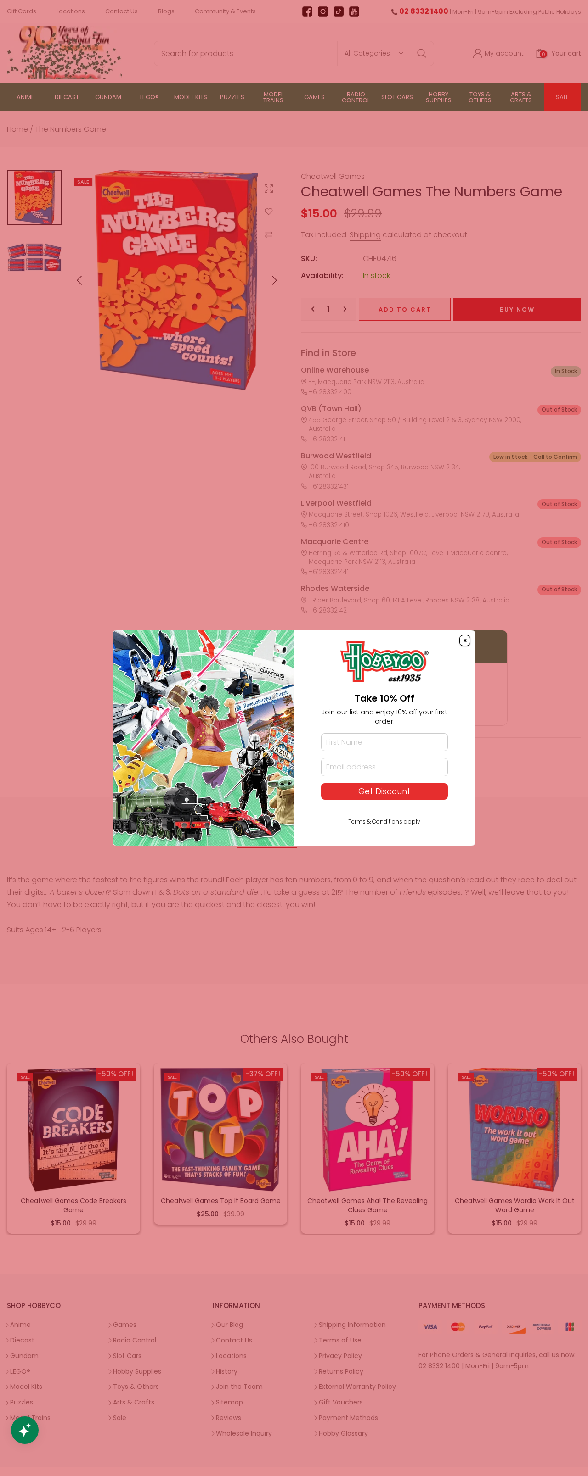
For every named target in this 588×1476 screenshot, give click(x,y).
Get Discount (384, 791)
